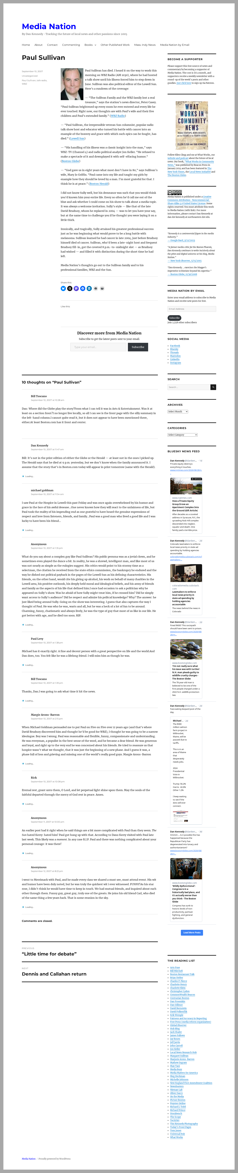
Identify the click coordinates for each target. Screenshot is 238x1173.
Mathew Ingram (178, 1062)
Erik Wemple (176, 1015)
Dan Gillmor (176, 1005)
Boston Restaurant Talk (182, 974)
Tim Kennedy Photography (184, 1123)
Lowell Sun (77, 138)
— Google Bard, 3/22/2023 (181, 240)
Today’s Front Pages (180, 1127)
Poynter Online (178, 1103)
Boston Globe (70, 161)
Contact (52, 44)
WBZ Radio (118, 115)
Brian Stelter (176, 977)
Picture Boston (177, 1100)
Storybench (176, 1113)
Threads (174, 352)
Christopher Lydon (180, 991)
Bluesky (174, 349)
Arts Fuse (175, 967)
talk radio (42, 80)
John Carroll (176, 1045)
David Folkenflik (178, 1011)
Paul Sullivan (29, 80)
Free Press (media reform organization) (190, 1022)
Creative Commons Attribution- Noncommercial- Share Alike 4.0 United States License (189, 200)
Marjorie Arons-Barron (182, 1059)
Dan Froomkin (177, 1001)
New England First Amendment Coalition (191, 1083)
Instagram (175, 362)
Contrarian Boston (179, 998)
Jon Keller (175, 1049)
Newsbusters (177, 1086)
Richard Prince (177, 1110)
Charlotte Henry (178, 984)
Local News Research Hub (183, 1052)
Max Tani (175, 1066)
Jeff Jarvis (175, 1042)
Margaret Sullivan (179, 1055)
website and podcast (178, 158)
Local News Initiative (200, 171)
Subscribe (138, 347)
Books (89, 44)
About (38, 44)
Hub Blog (175, 1028)
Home (26, 44)
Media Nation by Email (174, 44)
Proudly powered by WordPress (55, 1158)
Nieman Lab (176, 1089)
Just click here (184, 83)
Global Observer (178, 1025)
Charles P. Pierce (178, 981)
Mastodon (175, 356)
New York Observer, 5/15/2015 (186, 260)
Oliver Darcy (176, 1093)
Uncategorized (30, 76)
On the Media (177, 1096)
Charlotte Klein (178, 988)
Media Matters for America (184, 1072)
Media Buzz (176, 1069)
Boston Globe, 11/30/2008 (183, 274)
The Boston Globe (177, 175)
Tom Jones (175, 1130)
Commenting (71, 44)
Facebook (175, 345)
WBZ (24, 83)
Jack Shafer (176, 1032)
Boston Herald (99, 183)
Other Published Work (115, 44)
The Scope (175, 1117)
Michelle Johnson (179, 1079)
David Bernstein (178, 1008)
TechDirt (174, 1120)
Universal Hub (177, 1134)
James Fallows (177, 1035)
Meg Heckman (177, 1076)
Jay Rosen (175, 1038)
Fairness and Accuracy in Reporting (188, 1018)
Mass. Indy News (145, 44)
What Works (176, 1137)
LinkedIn (175, 359)
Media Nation (49, 26)
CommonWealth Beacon (182, 994)
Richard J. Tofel (178, 1106)
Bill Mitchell (176, 971)
